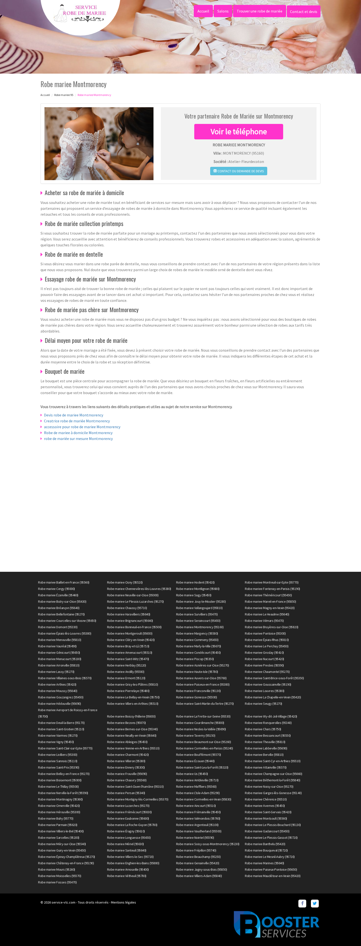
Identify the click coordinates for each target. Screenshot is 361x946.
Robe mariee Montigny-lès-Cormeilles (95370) (137, 799)
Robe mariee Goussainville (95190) (268, 684)
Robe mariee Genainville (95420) (197, 863)
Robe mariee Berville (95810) (264, 754)
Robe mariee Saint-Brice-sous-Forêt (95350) (274, 678)
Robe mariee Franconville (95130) (198, 691)
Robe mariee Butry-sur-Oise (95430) (62, 601)
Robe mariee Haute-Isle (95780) (197, 671)
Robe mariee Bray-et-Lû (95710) (128, 646)
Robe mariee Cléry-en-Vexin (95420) (131, 640)
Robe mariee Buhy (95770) (55, 818)
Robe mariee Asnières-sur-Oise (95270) (202, 665)
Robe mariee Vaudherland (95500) (199, 831)
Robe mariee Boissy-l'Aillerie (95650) (131, 716)
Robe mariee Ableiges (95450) (127, 742)
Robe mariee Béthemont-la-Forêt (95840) (272, 780)
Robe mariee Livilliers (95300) (57, 754)
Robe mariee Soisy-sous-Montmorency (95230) (207, 844)
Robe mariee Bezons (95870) (126, 722)
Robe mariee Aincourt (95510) (196, 805)
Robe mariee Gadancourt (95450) (267, 831)
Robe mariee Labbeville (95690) (266, 748)
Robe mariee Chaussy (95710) (127, 608)
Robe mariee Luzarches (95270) (128, 805)
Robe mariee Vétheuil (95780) (126, 876)
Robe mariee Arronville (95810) (58, 665)
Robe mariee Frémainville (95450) (198, 812)
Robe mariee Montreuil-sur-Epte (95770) (271, 582)
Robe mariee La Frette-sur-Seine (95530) (203, 716)
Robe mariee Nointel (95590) (195, 837)
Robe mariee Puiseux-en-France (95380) (203, 684)
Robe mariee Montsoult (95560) (266, 818)
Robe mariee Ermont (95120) (126, 678)
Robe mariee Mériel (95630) (125, 844)
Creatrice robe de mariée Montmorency (77, 420)
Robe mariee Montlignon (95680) (198, 588)
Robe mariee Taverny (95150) (195, 735)
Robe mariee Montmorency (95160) (200, 627)
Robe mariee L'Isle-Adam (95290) (198, 793)
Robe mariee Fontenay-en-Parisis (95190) (272, 588)
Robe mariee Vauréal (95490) (57, 646)
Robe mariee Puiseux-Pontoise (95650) (271, 869)
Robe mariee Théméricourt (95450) (268, 595)
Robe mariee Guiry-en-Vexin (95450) (62, 850)
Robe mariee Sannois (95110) (57, 761)
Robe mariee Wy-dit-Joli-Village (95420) (271, 716)
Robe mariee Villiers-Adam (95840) (199, 876)
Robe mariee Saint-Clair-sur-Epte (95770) (65, 748)
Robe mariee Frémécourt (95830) (129, 812)
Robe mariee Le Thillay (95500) (58, 786)
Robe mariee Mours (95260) (56, 869)
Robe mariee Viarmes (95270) (58, 735)
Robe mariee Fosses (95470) (57, 882)
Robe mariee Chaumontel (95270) (267, 671)
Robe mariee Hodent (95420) (195, 582)
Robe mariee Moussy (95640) (57, 691)
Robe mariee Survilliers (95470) (197, 614)
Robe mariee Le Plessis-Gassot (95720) (271, 837)
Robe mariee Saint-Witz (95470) (128, 659)
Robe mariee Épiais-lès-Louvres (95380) (64, 633)
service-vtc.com (63, 902)
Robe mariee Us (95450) (192, 774)
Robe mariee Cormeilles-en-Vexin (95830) (203, 799)
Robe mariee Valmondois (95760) (198, 818)
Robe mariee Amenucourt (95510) (129, 652)
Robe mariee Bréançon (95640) (58, 608)
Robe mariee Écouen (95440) (195, 761)
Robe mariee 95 (63, 95)
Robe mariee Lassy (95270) (56, 671)
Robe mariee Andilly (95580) (125, 671)
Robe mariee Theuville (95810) (265, 742)
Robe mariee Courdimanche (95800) (200, 722)
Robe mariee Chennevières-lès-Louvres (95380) (139, 588)
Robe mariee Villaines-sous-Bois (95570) (65, 678)
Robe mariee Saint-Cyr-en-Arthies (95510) (272, 761)
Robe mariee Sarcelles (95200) (58, 837)
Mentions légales (123, 902)
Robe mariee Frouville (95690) (127, 774)
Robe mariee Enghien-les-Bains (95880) (133, 863)
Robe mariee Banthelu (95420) (265, 844)
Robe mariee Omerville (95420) (59, 805)
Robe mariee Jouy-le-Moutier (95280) (201, 601)
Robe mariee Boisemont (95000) (60, 780)
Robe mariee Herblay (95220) (126, 665)
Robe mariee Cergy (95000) (56, 588)
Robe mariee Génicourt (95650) (59, 652)
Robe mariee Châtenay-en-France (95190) (66, 863)
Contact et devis (303, 11)
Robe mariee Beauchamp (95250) (198, 856)
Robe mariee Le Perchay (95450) (266, 646)
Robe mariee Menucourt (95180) (59, 659)
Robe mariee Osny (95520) (125, 582)
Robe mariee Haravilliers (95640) (128, 614)
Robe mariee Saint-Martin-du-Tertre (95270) (205, 703)
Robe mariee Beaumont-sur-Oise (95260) (203, 742)
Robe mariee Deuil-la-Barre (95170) (61, 722)
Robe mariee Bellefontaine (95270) (61, 614)
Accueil (203, 11)
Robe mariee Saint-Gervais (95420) (268, 812)
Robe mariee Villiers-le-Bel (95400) (61, 831)
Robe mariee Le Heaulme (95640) (267, 614)
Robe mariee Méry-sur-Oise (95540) (62, 844)
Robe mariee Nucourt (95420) (264, 659)
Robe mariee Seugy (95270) (263, 703)
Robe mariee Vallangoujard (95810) (199, 608)
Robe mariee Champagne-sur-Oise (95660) (273, 774)
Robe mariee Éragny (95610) (126, 831)
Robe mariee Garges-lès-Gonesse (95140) (273, 793)
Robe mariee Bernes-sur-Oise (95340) (132, 729)
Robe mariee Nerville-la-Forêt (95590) (63, 793)
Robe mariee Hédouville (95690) (59, 703)
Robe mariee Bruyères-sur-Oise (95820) (271, 627)
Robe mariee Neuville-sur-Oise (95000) (133, 595)
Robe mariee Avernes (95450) (265, 805)
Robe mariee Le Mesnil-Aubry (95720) (270, 856)
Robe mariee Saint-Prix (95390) (58, 767)
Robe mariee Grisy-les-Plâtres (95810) (132, 684)
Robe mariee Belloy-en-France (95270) (63, 774)
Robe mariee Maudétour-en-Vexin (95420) (272, 876)
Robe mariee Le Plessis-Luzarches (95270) (135, 601)
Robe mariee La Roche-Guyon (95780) (132, 825)
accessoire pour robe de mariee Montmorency (82, 426)
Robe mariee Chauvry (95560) (127, 780)
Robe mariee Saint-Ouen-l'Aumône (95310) (135, 786)
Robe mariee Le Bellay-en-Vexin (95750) (133, 697)
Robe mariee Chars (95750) (263, 729)
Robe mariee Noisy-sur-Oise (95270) (269, 786)
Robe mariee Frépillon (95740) (196, 850)
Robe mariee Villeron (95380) (126, 761)
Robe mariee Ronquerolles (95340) (268, 722)
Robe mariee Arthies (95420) (57, 684)
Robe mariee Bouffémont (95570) (198, 754)
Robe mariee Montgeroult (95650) (130, 633)
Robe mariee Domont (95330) (57, 627)
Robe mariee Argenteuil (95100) (197, 825)
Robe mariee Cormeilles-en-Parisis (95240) (204, 748)
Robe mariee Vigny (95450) (56, 742)
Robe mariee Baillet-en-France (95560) (63, 582)
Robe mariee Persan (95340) (126, 793)
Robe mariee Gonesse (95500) (196, 697)
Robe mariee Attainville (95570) (266, 767)
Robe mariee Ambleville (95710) (197, 780)
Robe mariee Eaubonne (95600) (128, 818)
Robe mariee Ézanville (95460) (58, 595)
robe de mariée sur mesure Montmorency (78, 438)
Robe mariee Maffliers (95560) (196, 786)
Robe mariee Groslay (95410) (264, 652)
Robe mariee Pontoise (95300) (265, 633)
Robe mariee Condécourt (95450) (198, 652)
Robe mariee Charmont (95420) (128, 754)
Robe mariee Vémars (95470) (264, 620)
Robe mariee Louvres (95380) (264, 691)
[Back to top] (347, 932)
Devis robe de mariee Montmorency (73, 415)
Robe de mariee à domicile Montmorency (78, 432)
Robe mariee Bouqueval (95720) (266, 850)
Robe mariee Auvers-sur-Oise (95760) (201, 678)
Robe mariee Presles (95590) (264, 665)
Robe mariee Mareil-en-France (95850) (270, 601)
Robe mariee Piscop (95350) (195, 659)
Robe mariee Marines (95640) (264, 863)
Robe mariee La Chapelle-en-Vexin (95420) (273, 697)
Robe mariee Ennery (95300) (126, 767)
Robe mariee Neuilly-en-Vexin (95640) (131, 735)
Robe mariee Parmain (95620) (57, 825)
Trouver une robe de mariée (259, 11)
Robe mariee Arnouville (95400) (128, 869)
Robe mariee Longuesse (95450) (129, 837)
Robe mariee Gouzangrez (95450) (60, 697)
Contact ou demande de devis (240, 171)
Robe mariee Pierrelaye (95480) (128, 691)
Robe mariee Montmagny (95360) (60, 799)
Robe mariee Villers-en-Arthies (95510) (132, 703)
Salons (223, 11)
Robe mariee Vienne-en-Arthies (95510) (133, 748)
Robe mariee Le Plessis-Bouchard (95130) (273, 825)
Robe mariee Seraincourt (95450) (198, 620)
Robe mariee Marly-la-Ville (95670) (198, 646)
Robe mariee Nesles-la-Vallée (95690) (201, 729)
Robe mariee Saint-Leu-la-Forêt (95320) (202, 767)
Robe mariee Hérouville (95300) (59, 812)
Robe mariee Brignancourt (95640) (130, 620)
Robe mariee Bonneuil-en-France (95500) (134, 627)
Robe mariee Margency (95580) (197, 633)
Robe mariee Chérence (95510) (266, 799)
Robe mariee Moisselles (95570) (59, 876)
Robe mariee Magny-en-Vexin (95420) (269, 608)
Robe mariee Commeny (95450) (197, 640)
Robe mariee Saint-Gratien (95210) (61, 729)
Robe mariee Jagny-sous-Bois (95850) (201, 869)
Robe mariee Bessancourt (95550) (268, 735)
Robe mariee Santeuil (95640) (126, 850)
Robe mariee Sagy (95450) (193, 595)
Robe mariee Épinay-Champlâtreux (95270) (66, 856)
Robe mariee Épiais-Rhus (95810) (267, 640)
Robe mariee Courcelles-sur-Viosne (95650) (67, 620)
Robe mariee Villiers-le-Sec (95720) (130, 856)
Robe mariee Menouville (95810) (59, 640)
